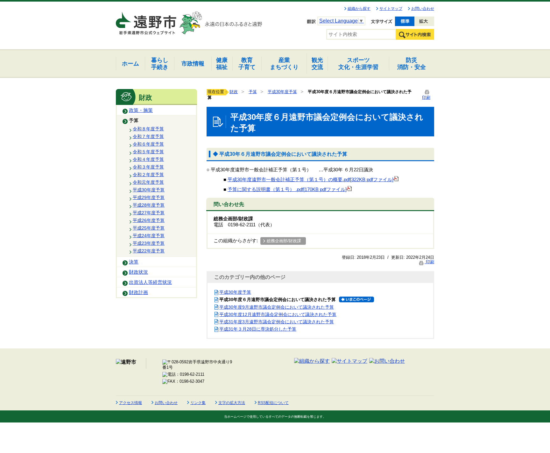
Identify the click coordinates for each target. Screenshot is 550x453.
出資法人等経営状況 (150, 282)
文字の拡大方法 (231, 403)
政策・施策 (141, 110)
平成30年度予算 (149, 189)
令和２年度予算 (148, 174)
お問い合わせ (422, 8)
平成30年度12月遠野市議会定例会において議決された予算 (277, 314)
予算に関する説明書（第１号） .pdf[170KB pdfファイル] (287, 189)
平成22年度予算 (149, 250)
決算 (133, 261)
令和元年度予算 (148, 182)
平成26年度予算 (149, 220)
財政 (233, 91)
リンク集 (198, 403)
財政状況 (138, 272)
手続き (159, 63)
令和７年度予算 (148, 136)
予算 (133, 120)
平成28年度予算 (149, 205)
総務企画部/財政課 (284, 240)
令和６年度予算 (148, 144)
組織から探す (359, 8)
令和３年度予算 (148, 166)
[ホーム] (147, 20)
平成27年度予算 (149, 212)
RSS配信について (273, 403)
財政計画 (138, 292)
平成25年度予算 (149, 227)
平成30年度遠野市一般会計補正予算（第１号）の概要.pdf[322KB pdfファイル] (310, 179)
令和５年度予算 (148, 151)
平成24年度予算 (149, 235)
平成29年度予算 (149, 197)
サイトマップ (390, 8)
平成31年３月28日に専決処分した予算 (257, 329)
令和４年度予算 (148, 159)
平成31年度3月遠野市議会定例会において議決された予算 (276, 321)
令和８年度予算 (148, 128)
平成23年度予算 (149, 243)
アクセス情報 (130, 403)
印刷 (429, 261)
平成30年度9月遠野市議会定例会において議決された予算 (276, 307)
